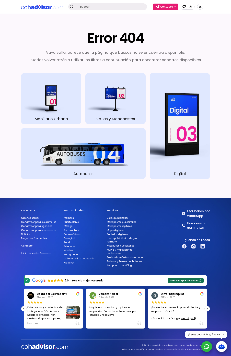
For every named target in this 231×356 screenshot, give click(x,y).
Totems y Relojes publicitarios (124, 261)
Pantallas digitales (117, 234)
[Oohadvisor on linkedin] (202, 246)
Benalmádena (72, 234)
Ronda (67, 242)
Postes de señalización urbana (125, 257)
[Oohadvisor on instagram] (193, 246)
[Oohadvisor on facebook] (184, 246)
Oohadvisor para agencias (36, 226)
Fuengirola (70, 238)
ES (200, 6)
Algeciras (69, 262)
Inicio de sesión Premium (36, 253)
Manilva (68, 250)
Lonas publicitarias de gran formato (122, 240)
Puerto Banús (71, 222)
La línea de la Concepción (79, 258)
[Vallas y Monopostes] (115, 98)
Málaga (68, 226)
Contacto (27, 245)
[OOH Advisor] (42, 6)
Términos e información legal (168, 349)
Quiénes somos (30, 218)
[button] (207, 308)
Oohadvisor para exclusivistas (38, 222)
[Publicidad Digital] (180, 126)
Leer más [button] (32, 323)
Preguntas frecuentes (34, 238)
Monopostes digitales (119, 226)
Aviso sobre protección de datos (138, 349)
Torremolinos (71, 230)
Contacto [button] (166, 7)
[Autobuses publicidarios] (83, 153)
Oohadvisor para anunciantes (38, 230)
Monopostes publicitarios (121, 222)
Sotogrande (71, 254)
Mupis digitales (115, 230)
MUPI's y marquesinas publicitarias (119, 251)
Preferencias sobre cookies (196, 349)
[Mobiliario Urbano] (51, 98)
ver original (188, 318)
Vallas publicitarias (118, 218)
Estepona (69, 246)
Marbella (69, 218)
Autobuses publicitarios (120, 245)
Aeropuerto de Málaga (120, 265)
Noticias (25, 234)
